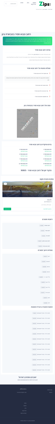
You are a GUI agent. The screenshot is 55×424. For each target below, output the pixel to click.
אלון (47, 303)
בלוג (28, 3)
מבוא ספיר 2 (22, 149)
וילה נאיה (49, 200)
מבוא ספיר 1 (46, 149)
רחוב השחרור (47, 225)
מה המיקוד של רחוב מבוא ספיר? (42, 73)
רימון (47, 256)
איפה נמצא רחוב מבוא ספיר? (42, 85)
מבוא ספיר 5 (46, 159)
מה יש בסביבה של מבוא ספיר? (42, 91)
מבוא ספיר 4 (22, 154)
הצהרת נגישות (23, 413)
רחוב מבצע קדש (46, 246)
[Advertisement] (27, 21)
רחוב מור (48, 236)
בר (5, 183)
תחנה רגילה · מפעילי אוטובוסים (41, 313)
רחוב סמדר (47, 230)
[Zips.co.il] (45, 4)
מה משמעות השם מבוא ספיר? (42, 96)
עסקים (25, 405)
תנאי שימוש (49, 390)
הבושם (46, 266)
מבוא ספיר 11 (22, 163)
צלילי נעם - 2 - (45, 277)
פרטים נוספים (7, 209)
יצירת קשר (33, 4)
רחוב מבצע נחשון (46, 241)
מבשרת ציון (45, 9)
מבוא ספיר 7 (22, 159)
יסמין (47, 297)
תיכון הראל (45, 292)
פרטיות (50, 392)
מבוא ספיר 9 (46, 163)
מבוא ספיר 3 (46, 154)
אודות (21, 3)
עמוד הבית (50, 9)
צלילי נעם (46, 282)
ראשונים (46, 261)
